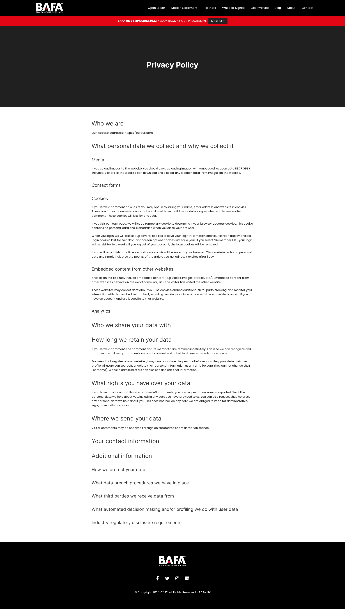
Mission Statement (184, 8)
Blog (278, 8)
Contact (308, 8)
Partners (210, 8)
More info (218, 21)
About (291, 8)
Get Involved (260, 8)
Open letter (156, 8)
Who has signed (233, 8)
